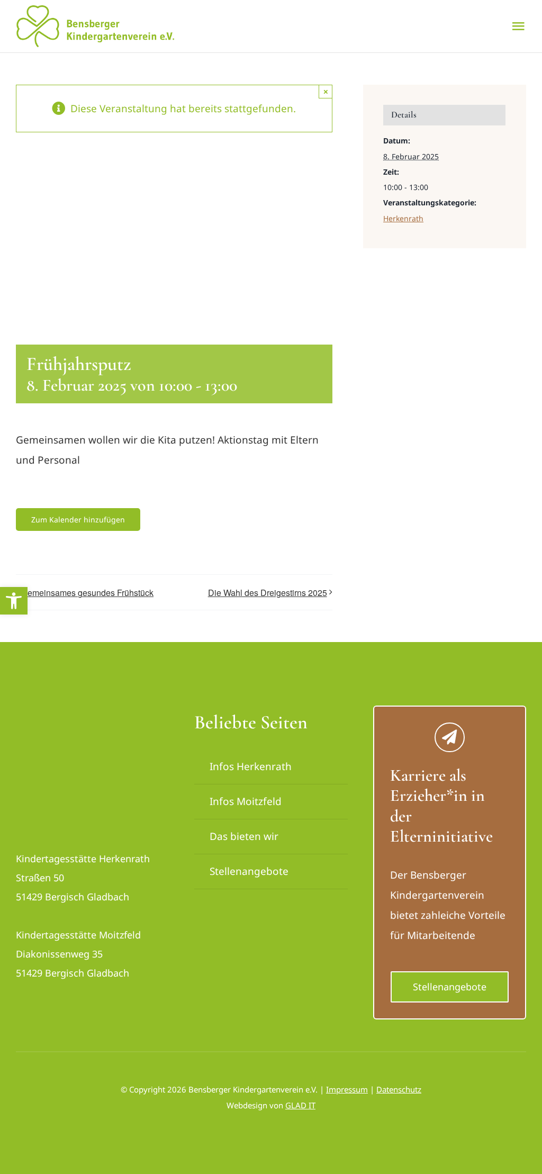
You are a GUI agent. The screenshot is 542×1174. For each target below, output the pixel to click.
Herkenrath (403, 218)
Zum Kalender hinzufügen (78, 519)
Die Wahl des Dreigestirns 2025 (267, 592)
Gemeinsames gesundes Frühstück (87, 592)
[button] (14, 601)
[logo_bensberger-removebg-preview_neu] (76, 716)
